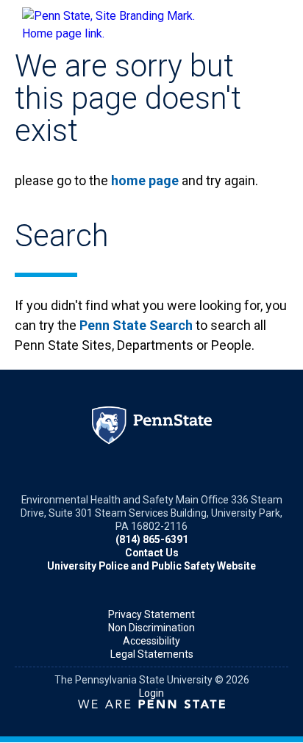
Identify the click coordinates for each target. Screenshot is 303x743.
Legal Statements (151, 654)
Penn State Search (136, 325)
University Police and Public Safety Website (151, 566)
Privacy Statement (151, 614)
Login (151, 693)
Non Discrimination (151, 627)
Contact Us (152, 553)
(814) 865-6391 (151, 539)
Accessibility (151, 641)
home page (145, 180)
